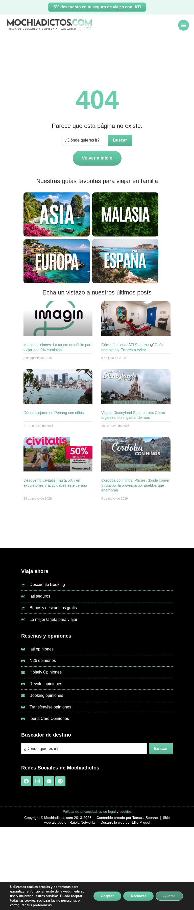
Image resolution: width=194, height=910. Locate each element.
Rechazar (138, 896)
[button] (183, 25)
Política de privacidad (80, 811)
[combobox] (84, 140)
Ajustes (169, 896)
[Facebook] (26, 781)
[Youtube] (49, 781)
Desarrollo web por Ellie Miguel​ (125, 822)
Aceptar (107, 896)
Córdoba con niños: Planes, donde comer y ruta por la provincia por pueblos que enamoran (135, 485)
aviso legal (107, 811)
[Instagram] (38, 781)
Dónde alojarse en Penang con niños (53, 412)
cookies (125, 811)
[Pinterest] (60, 781)
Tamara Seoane (145, 818)
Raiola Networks (82, 822)
